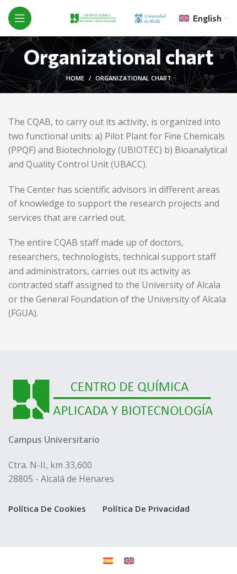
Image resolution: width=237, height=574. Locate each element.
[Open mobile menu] (20, 18)
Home (75, 78)
